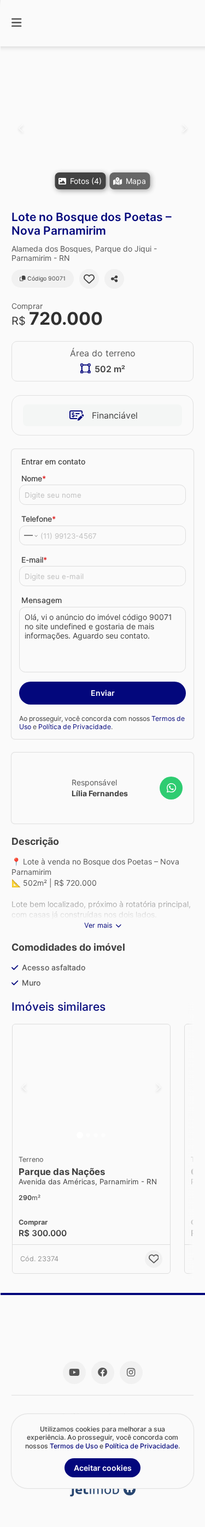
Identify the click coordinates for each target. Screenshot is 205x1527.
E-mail (34, 559)
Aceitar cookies (103, 1467)
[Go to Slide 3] (95, 1135)
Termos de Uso (74, 1446)
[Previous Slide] (20, 128)
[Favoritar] (89, 279)
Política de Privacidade (74, 727)
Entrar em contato (53, 461)
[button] (102, 128)
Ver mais (98, 925)
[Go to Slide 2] (88, 1135)
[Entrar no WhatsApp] (171, 788)
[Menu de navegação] (16, 23)
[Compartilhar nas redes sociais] (114, 279)
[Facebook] (102, 1372)
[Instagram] (131, 1372)
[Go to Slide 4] (103, 1135)
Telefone (38, 518)
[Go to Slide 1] (80, 1135)
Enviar (103, 692)
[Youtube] (74, 1372)
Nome (33, 478)
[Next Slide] (184, 128)
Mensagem (41, 600)
